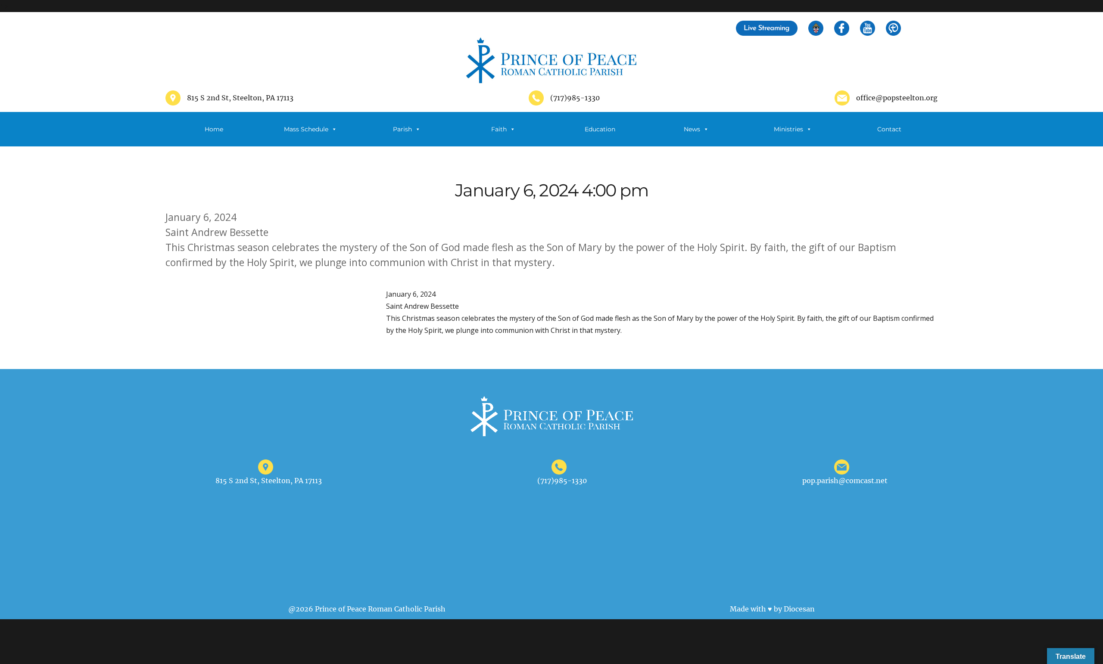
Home (214, 129)
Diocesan (799, 609)
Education (600, 129)
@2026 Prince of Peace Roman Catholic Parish (367, 609)
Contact (889, 129)
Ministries (788, 129)
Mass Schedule (306, 129)
